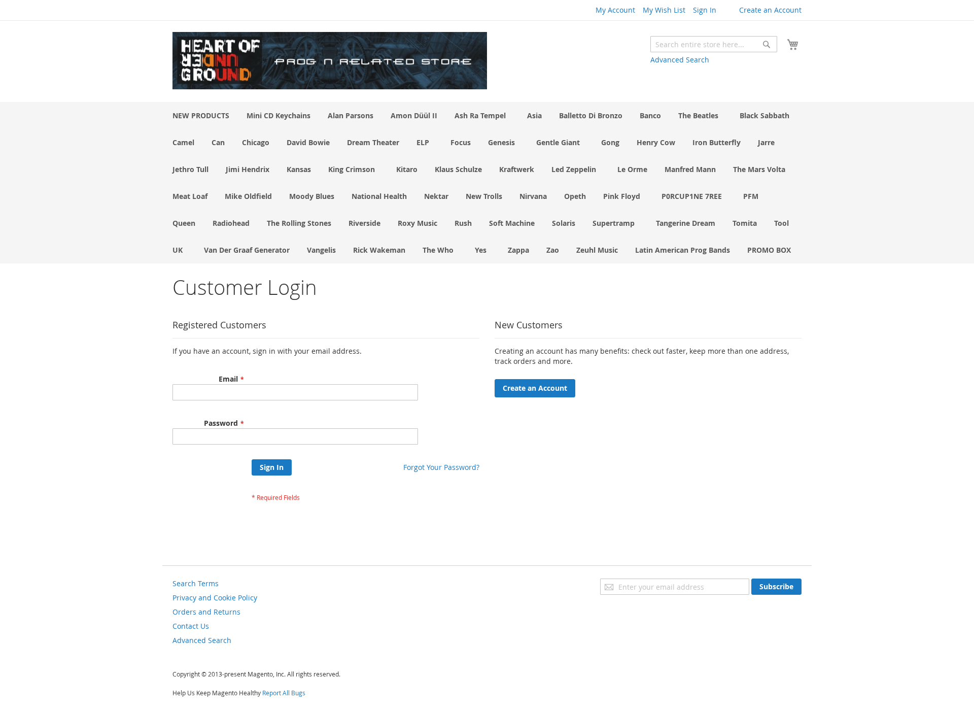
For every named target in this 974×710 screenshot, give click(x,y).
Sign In (704, 10)
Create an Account (770, 10)
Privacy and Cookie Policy (214, 597)
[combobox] (713, 44)
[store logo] (329, 60)
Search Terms (195, 583)
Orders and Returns (206, 612)
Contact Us (190, 626)
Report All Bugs (283, 693)
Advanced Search (679, 59)
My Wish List (664, 10)
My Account (615, 10)
